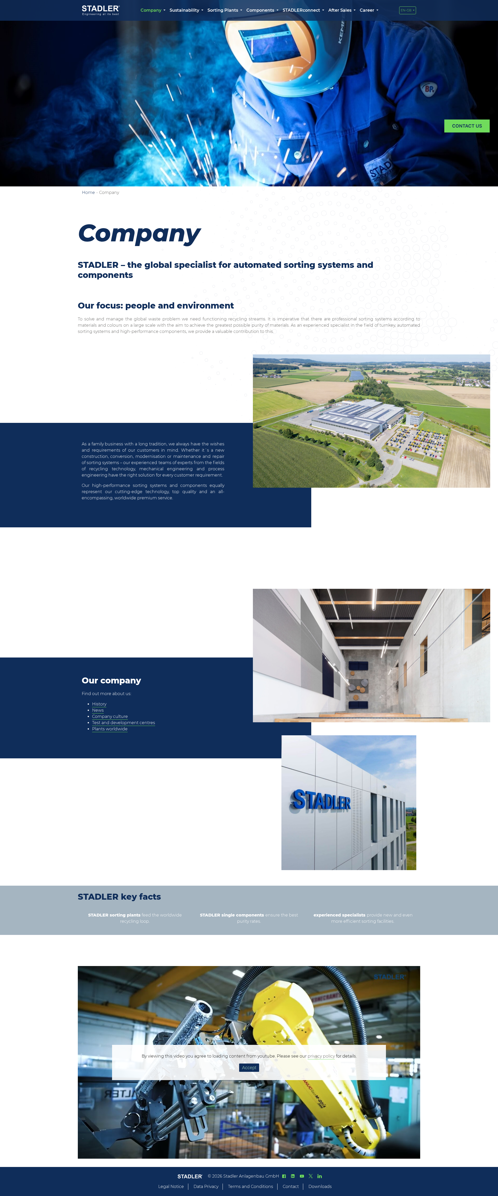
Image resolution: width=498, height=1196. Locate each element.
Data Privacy (205, 1186)
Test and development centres (123, 722)
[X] (311, 1176)
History (99, 704)
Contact (291, 1186)
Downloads (320, 1186)
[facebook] (284, 1176)
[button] (153, 10)
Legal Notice (171, 1186)
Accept (249, 1067)
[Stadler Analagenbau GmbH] (101, 10)
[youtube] (302, 1176)
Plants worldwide (110, 728)
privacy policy (321, 1056)
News (98, 710)
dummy (467, 126)
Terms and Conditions (250, 1186)
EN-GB (406, 10)
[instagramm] (319, 1176)
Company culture (110, 716)
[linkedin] (293, 1176)
